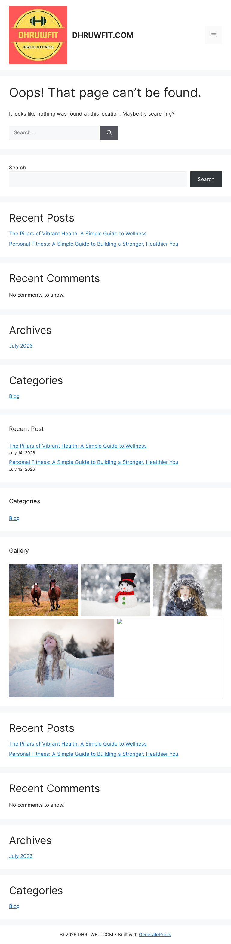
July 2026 (21, 346)
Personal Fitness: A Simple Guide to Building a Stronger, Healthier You (93, 244)
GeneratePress (155, 934)
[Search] (109, 133)
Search (17, 168)
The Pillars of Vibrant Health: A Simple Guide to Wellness (78, 234)
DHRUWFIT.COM (103, 35)
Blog (14, 396)
